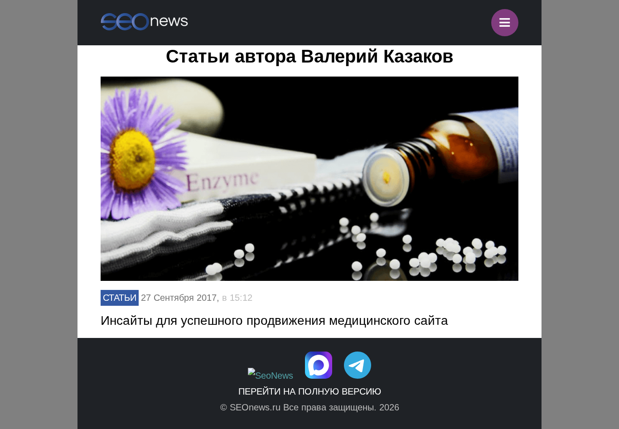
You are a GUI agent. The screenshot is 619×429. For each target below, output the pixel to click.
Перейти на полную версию (309, 391)
